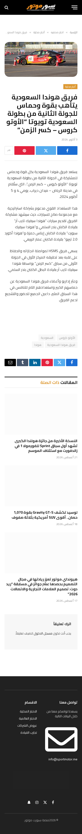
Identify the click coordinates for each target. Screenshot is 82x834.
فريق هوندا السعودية (61, 344)
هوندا (37, 344)
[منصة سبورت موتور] (41, 7)
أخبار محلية (70, 86)
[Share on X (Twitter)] (46, 150)
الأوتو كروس (67, 337)
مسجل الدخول (43, 633)
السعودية (47, 337)
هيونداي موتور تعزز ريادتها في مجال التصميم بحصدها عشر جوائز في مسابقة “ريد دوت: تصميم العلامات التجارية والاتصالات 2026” (41, 586)
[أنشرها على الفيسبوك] (67, 150)
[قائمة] (74, 7)
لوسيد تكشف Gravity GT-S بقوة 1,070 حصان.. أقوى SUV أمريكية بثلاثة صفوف (44, 515)
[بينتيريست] (24, 150)
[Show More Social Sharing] (9, 150)
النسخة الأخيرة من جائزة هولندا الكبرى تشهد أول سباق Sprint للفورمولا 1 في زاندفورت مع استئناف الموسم (46, 445)
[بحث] (7, 7)
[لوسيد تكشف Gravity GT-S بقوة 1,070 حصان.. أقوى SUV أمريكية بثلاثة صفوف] (41, 485)
